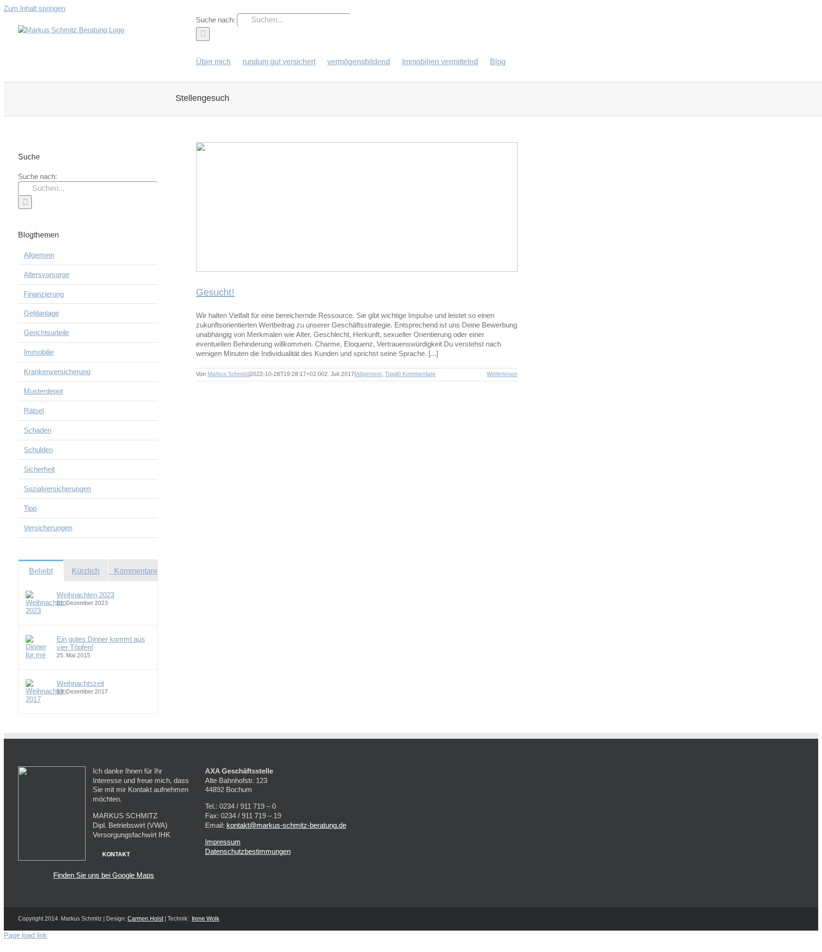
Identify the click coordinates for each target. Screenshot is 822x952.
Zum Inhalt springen (34, 8)
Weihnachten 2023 (85, 595)
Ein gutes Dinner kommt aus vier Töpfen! (101, 643)
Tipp (390, 374)
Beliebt (41, 571)
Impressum (223, 842)
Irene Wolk (205, 918)
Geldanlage (41, 313)
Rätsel (34, 411)
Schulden (38, 450)
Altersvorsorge (46, 274)
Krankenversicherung (57, 371)
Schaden (37, 430)
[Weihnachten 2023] (46, 610)
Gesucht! (215, 292)
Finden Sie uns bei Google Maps (103, 875)
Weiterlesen (502, 374)
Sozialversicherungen (57, 489)
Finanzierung (44, 294)
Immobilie (39, 352)
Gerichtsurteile (46, 332)
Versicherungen (48, 528)
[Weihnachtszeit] (46, 699)
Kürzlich (85, 571)
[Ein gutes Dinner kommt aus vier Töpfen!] (38, 655)
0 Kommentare (417, 374)
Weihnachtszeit (80, 683)
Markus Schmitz (227, 374)
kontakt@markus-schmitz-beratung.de (286, 825)
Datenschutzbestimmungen (248, 851)
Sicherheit (39, 469)
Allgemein (369, 374)
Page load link (25, 935)
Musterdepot (43, 391)
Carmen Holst (145, 918)
